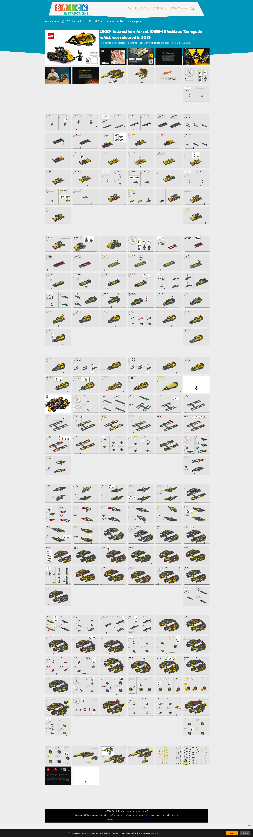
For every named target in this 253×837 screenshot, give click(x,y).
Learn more (154, 833)
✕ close (248, 825)
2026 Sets (159, 8)
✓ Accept (232, 833)
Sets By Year (142, 8)
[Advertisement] (128, 99)
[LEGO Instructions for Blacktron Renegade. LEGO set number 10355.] (113, 57)
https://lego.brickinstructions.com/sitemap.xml (130, 819)
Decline (245, 833)
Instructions (79, 21)
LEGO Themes (178, 8)
